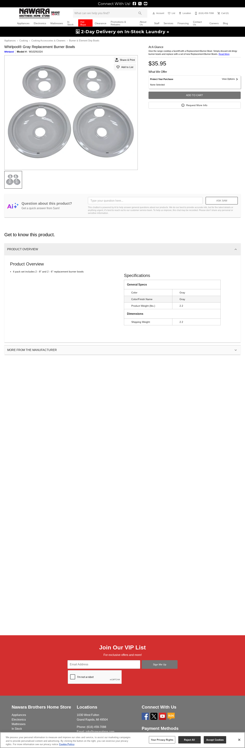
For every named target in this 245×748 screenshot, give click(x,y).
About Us (143, 23)
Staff (156, 23)
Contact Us (197, 23)
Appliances (23, 23)
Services (168, 23)
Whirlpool (9, 52)
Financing (183, 23)
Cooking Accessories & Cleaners (48, 40)
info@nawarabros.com (100, 731)
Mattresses (56, 23)
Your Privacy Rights (162, 739)
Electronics (40, 23)
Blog (225, 23)
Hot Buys (83, 23)
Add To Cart (194, 95)
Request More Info (196, 105)
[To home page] (39, 13)
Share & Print (127, 59)
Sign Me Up (159, 664)
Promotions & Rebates (118, 23)
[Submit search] (140, 13)
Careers (214, 23)
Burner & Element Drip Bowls (84, 40)
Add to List (127, 67)
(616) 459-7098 (96, 726)
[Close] (239, 740)
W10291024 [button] (36, 51)
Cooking (23, 40)
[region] (122, 740)
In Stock (70, 23)
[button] (154, 13)
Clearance (100, 23)
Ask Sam (221, 200)
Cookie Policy (66, 744)
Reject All (189, 739)
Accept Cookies (215, 739)
